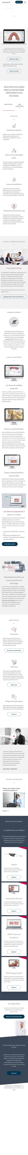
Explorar (14, 877)
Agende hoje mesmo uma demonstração (15, 296)
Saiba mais (14, 684)
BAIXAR (5, 811)
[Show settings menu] (22, 40)
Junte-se (14, 714)
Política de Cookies (19, 1140)
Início (5, 8)
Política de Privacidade (9, 1140)
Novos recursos (14, 71)
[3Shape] (6, 2)
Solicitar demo (19, 2)
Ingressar (14, 1073)
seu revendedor (16, 1085)
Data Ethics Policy (7, 1146)
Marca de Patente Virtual (18, 1146)
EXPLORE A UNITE (9, 544)
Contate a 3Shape (8, 1085)
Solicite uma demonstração (14, 1016)
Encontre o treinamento (14, 650)
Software (10, 8)
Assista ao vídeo (14, 59)
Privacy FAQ (14, 1142)
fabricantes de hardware (8, 600)
